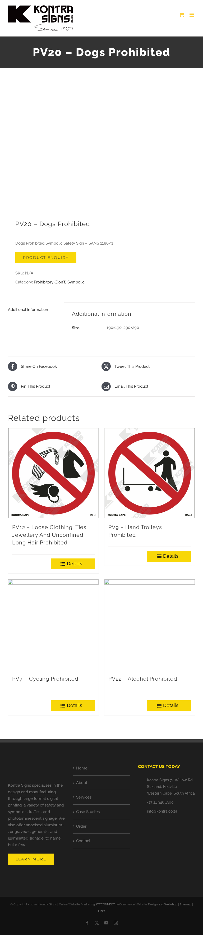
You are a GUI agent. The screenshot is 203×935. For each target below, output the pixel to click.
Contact (83, 840)
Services (83, 797)
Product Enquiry (46, 257)
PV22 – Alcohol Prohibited (142, 679)
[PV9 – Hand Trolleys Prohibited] (149, 473)
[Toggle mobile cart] (181, 14)
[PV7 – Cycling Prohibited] (53, 624)
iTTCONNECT (105, 904)
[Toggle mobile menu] (192, 14)
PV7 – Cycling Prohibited (45, 679)
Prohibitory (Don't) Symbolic (59, 282)
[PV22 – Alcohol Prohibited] (149, 624)
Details (74, 563)
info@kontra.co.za (162, 811)
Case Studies (88, 811)
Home (81, 768)
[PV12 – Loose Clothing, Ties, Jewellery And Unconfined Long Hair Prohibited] (53, 473)
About (81, 782)
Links (101, 911)
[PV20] (101, 147)
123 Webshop (168, 904)
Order (81, 826)
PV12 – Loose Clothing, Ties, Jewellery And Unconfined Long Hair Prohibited (50, 535)
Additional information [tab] (28, 309)
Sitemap (185, 904)
